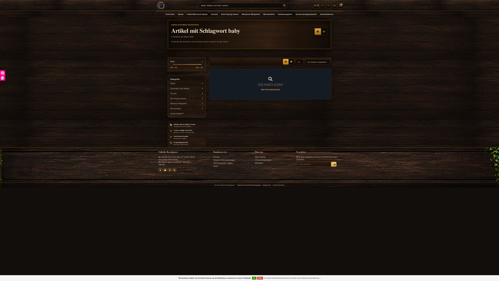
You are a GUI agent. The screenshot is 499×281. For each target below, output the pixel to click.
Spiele (180, 14)
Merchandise (269, 14)
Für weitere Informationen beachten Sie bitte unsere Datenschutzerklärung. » (292, 278)
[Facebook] (160, 170)
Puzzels (214, 14)
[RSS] (174, 170)
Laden (215, 166)
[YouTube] (165, 170)
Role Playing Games (230, 14)
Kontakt (216, 157)
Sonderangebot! (285, 14)
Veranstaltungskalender (306, 14)
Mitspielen (259, 163)
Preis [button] (172, 61)
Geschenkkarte (326, 14)
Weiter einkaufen (270, 90)
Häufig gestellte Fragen (223, 163)
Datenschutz (266, 185)
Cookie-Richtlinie (278, 185)
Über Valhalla (260, 157)
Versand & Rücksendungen (224, 160)
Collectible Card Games (197, 14)
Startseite (170, 14)
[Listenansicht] (324, 31)
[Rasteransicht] (318, 31)
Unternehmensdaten (263, 160)
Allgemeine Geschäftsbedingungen (249, 185)
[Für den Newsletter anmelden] (333, 164)
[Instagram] (170, 170)
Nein (260, 278)
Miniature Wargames (251, 14)
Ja (254, 278)
